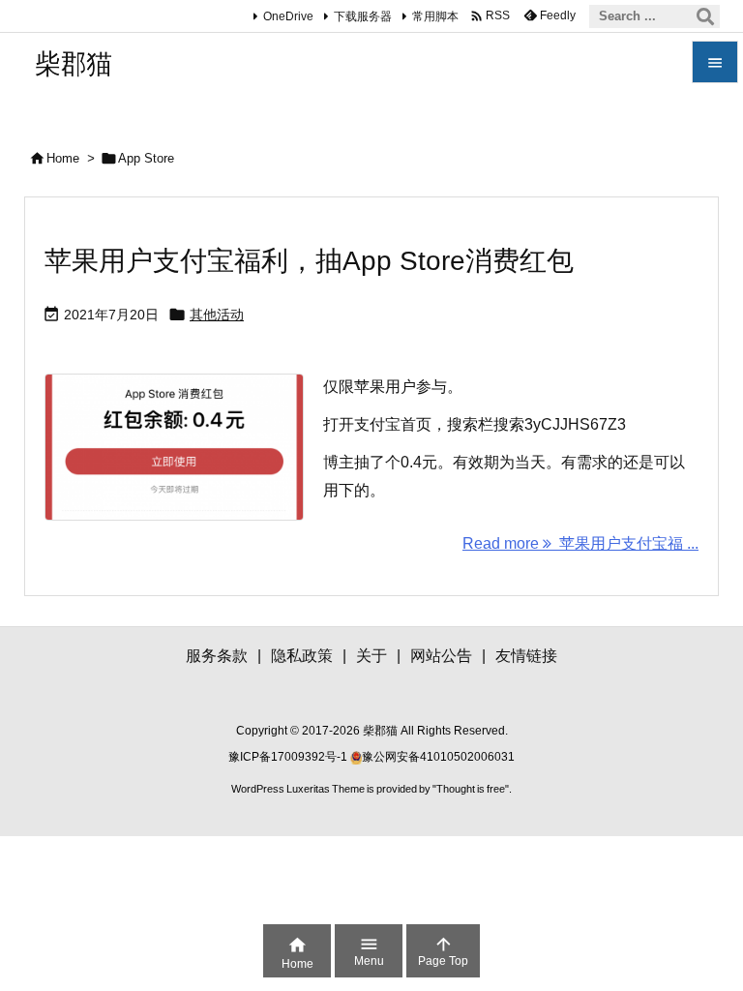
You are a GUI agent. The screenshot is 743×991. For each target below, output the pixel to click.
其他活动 (217, 314)
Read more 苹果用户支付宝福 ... (580, 543)
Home (62, 158)
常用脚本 (435, 16)
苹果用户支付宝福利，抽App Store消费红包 (309, 261)
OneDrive (288, 16)
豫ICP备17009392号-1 (289, 757)
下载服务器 (363, 16)
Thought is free (470, 789)
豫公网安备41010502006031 (438, 757)
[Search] (705, 16)
